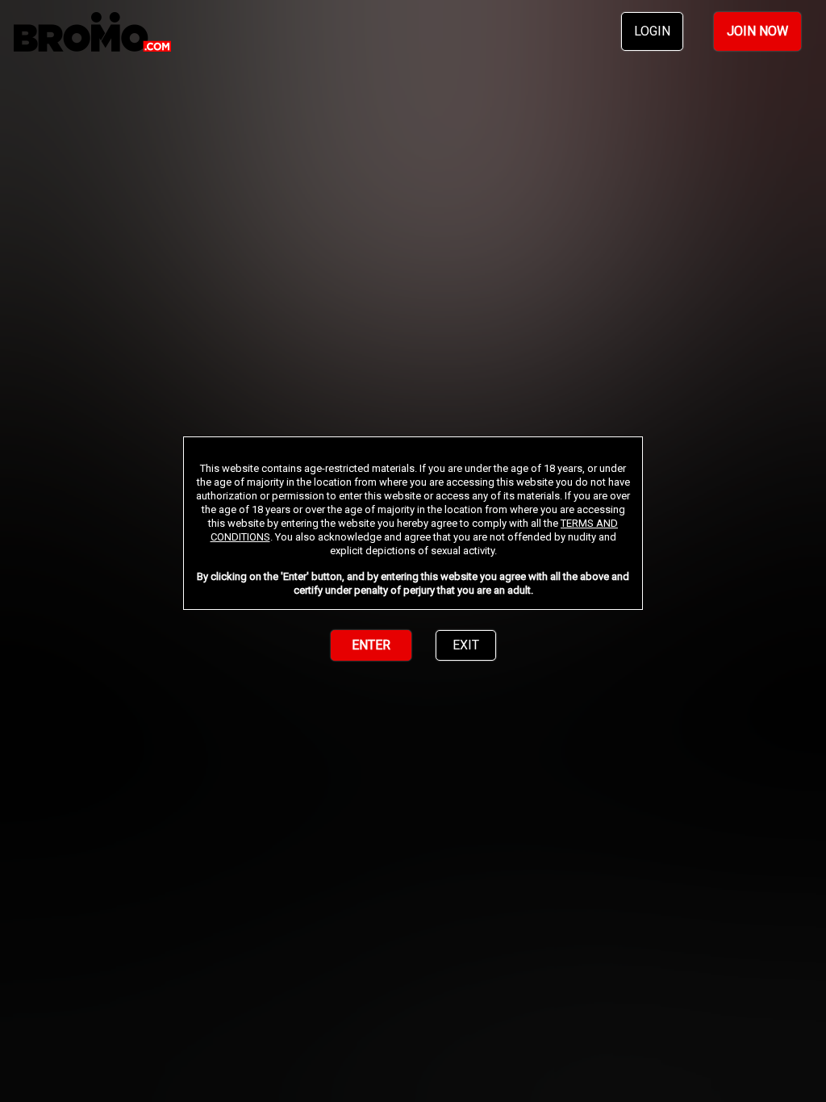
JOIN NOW (757, 31)
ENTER (371, 645)
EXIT (466, 645)
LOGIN (652, 31)
